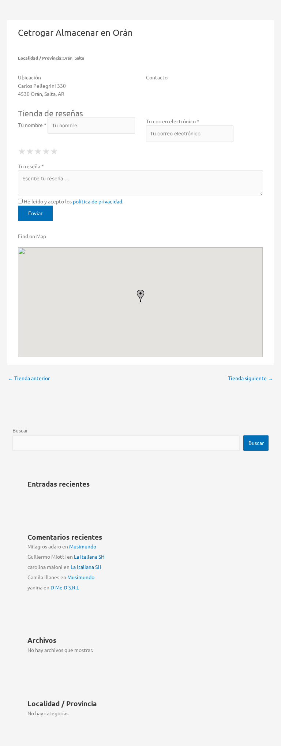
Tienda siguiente (250, 378)
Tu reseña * (31, 166)
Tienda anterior (29, 378)
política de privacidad (97, 201)
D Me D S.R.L (64, 587)
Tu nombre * (32, 125)
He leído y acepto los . (73, 201)
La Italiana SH (89, 556)
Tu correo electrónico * (172, 121)
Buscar (20, 430)
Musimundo (82, 546)
